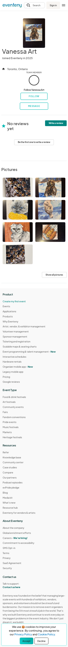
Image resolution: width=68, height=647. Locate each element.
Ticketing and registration (16, 341)
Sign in (53, 5)
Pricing (6, 376)
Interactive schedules (14, 356)
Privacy (7, 557)
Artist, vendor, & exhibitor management (24, 326)
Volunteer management (16, 331)
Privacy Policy (23, 634)
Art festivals (9, 401)
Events (6, 306)
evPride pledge (11, 487)
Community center (13, 462)
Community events (13, 406)
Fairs (5, 412)
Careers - (15, 537)
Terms (6, 553)
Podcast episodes (12, 482)
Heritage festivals (12, 437)
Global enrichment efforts (17, 532)
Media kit (8, 497)
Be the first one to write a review (34, 142)
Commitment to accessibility (18, 542)
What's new (9, 502)
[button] (34, 5)
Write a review (56, 123)
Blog (5, 492)
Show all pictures (54, 274)
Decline (41, 640)
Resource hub (10, 507)
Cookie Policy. (47, 634)
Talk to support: (11, 585)
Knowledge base (12, 457)
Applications (9, 311)
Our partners (10, 477)
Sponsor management (15, 336)
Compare (8, 472)
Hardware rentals (12, 361)
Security (7, 568)
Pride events (9, 422)
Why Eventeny (10, 321)
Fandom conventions (14, 417)
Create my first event (14, 301)
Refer (6, 452)
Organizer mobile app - (18, 366)
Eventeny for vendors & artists (19, 512)
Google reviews (11, 381)
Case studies (10, 467)
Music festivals (10, 427)
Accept (26, 640)
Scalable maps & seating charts (19, 346)
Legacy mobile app (13, 371)
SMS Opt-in (9, 547)
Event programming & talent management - (29, 351)
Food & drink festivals (14, 396)
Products (8, 316)
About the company (13, 527)
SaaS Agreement (12, 563)
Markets (7, 432)
